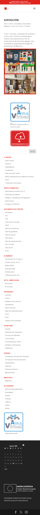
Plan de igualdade (11, 232)
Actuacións (9, 283)
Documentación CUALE (13, 342)
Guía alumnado (10, 269)
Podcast (8, 399)
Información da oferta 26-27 (15, 191)
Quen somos (9, 160)
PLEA (7, 251)
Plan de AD (9, 248)
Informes (8, 366)
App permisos (10, 372)
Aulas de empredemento (14, 311)
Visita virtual (9, 201)
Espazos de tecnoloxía (13, 321)
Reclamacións (10, 272)
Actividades (18, 24)
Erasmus (8, 295)
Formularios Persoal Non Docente (17, 356)
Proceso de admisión (12, 335)
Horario (7, 329)
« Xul (5, 469)
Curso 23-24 (15, 26)
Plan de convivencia (12, 228)
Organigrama (9, 167)
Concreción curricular (12, 222)
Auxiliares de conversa (13, 301)
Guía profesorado (11, 433)
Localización (9, 170)
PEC (6, 216)
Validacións (9, 348)
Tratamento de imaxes (13, 183)
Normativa (8, 212)
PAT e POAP (9, 244)
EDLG (7, 180)
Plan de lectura (10, 235)
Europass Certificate (12, 204)
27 (13, 463)
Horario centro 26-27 (12, 262)
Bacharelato (27, 24)
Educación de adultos (12, 194)
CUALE (7, 298)
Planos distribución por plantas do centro (19, 176)
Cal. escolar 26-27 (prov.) (14, 259)
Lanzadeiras (9, 304)
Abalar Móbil (9, 265)
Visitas (7, 408)
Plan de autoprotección (13, 241)
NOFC (7, 225)
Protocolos (9, 287)
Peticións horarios (11, 369)
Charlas (7, 395)
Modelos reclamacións (13, 345)
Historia (8, 164)
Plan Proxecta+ (10, 308)
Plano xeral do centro (12, 173)
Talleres (8, 402)
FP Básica (27, 26)
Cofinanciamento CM (12, 275)
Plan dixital (9, 238)
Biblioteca (7, 26)
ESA (21, 26)
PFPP (7, 314)
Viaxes (7, 405)
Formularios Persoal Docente (15, 360)
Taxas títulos (9, 338)
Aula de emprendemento (14, 389)
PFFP (7, 317)
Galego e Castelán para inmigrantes (17, 198)
